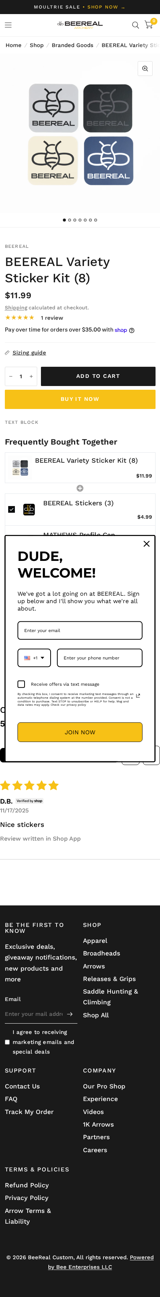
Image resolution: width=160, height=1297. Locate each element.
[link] (20, 468)
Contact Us (22, 1086)
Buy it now (80, 399)
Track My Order (29, 1111)
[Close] (147, 543)
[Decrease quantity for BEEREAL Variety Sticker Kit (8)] (10, 376)
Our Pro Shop (104, 1086)
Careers (95, 1150)
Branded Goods (72, 45)
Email (13, 999)
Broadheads (101, 953)
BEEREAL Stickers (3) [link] (78, 503)
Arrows (94, 966)
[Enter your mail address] (70, 1014)
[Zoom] (145, 68)
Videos (93, 1111)
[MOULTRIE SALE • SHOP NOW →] (80, 7)
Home (14, 45)
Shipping (16, 307)
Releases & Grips (109, 978)
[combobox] (34, 658)
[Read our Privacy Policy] (138, 695)
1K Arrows (98, 1124)
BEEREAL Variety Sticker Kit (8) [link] (86, 460)
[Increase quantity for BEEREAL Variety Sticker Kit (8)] (31, 376)
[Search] (135, 25)
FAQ (11, 1099)
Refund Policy (27, 1185)
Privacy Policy (26, 1197)
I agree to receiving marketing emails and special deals (43, 1042)
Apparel (95, 940)
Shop (37, 45)
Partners (96, 1137)
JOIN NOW (80, 731)
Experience (100, 1099)
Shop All (96, 1015)
